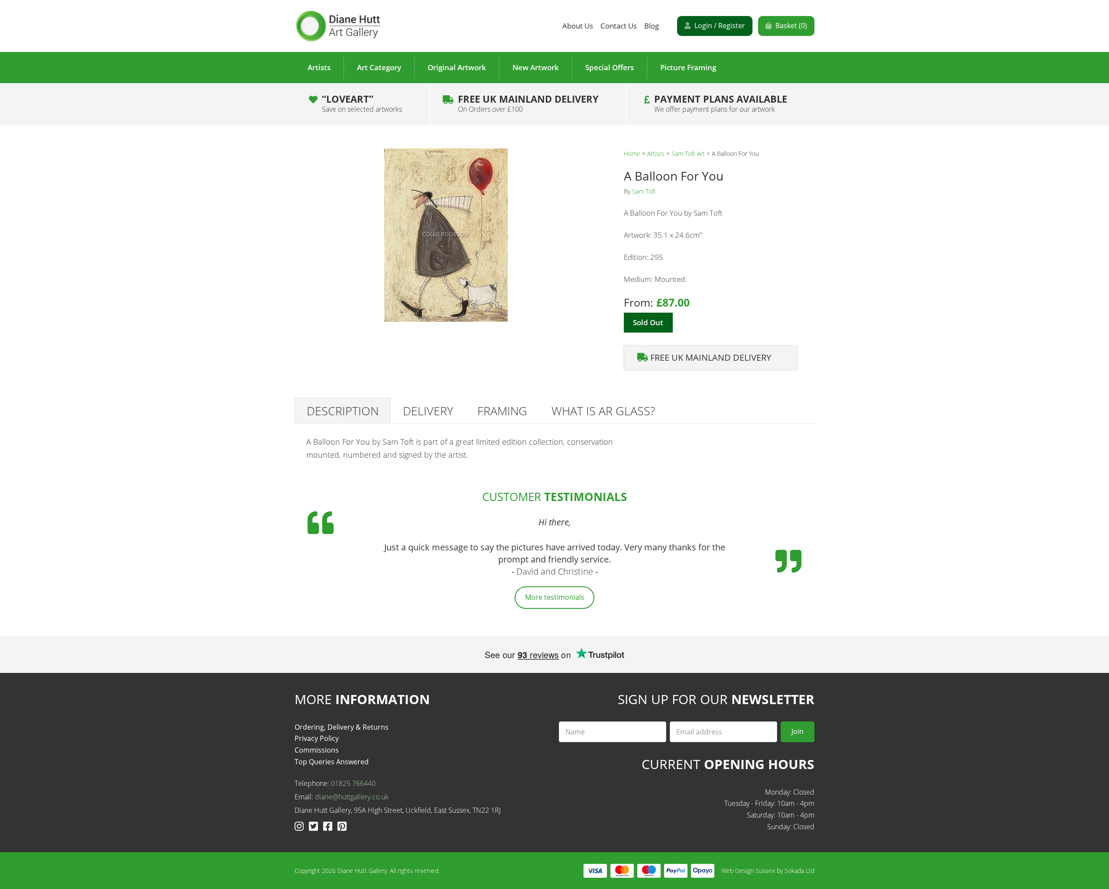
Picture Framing (688, 67)
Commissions (317, 750)
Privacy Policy (317, 738)
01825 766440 (353, 783)
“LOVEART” (362, 103)
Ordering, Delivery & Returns (342, 727)
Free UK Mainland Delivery (528, 103)
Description (343, 411)
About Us (577, 26)
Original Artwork (457, 67)
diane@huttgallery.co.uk (352, 797)
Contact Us (618, 26)
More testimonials (554, 597)
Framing (502, 411)
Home (632, 153)
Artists (319, 67)
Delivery (428, 411)
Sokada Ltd (799, 870)
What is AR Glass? (603, 411)
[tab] (343, 410)
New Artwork (535, 67)
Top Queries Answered (332, 761)
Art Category (379, 67)
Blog (651, 26)
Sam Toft (644, 191)
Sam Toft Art (688, 153)
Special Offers (609, 67)
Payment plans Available (720, 103)
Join (797, 731)
